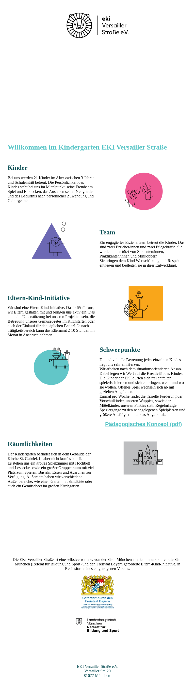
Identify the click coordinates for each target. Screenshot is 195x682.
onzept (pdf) (166, 424)
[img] (98, 25)
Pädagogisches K (128, 424)
